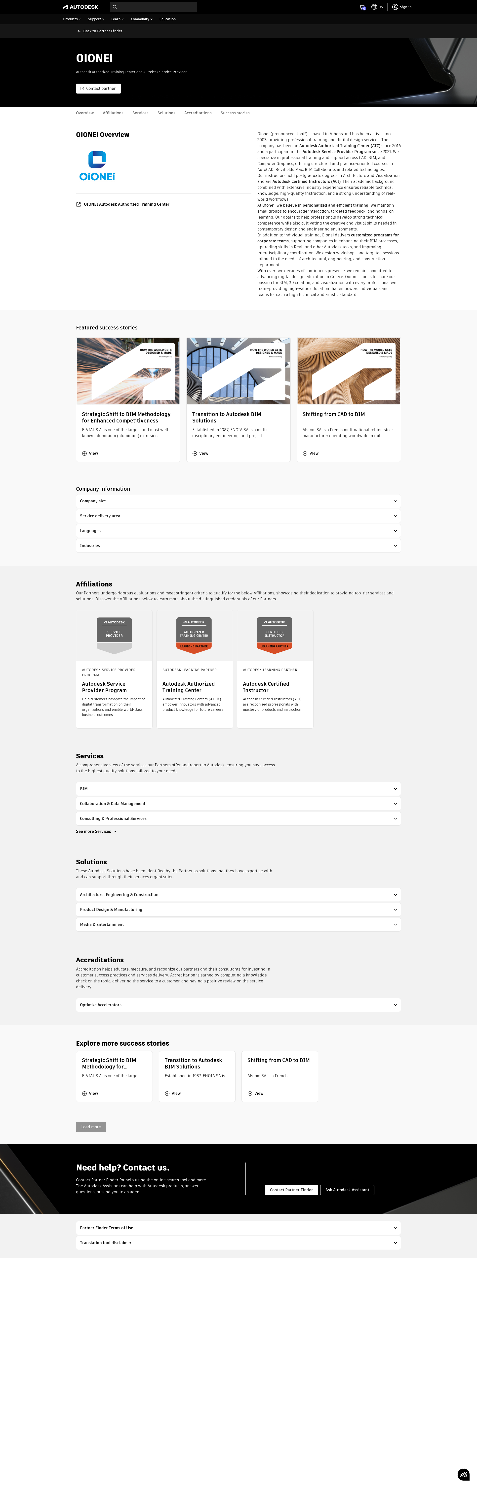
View (93, 453)
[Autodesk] (80, 7)
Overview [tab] (85, 113)
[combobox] (153, 7)
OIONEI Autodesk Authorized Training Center (126, 204)
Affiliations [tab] (113, 113)
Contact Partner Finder (291, 1190)
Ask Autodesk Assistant (347, 1190)
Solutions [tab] (166, 113)
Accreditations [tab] (198, 113)
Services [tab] (140, 113)
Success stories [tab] (235, 113)
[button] (238, 501)
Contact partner (101, 88)
